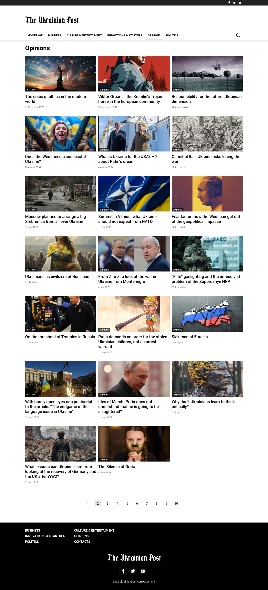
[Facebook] (229, 3)
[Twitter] (234, 3)
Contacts (82, 541)
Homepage (35, 35)
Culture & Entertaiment (84, 35)
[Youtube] (240, 3)
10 (176, 503)
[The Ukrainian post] (51, 20)
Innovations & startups (124, 35)
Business (54, 35)
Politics (172, 35)
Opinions (154, 35)
